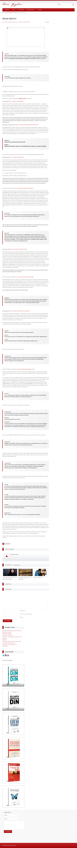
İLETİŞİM (39, 9)
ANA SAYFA (7, 9)
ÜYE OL (13, 9)
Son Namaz (4, 638)
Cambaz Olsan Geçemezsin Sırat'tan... (8, 642)
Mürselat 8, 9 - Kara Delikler (7, 635)
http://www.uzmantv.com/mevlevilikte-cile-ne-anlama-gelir (19, 310)
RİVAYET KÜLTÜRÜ (38, 577)
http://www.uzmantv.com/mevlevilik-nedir (16, 157)
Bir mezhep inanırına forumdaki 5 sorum (9, 644)
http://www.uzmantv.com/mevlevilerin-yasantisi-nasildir (23, 276)
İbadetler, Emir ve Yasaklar (12, 12)
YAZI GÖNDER (21, 9)
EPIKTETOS (4, 639)
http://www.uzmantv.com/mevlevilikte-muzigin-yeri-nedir (24, 369)
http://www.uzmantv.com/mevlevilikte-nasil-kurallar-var (23, 188)
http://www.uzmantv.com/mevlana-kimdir (15, 101)
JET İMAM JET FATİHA (6, 633)
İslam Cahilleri (4, 646)
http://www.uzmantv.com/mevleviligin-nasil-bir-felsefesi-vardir (27, 124)
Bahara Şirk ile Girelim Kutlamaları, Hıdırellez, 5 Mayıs (12, 636)
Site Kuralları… (31, 9)
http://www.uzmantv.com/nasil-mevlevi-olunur (18, 249)
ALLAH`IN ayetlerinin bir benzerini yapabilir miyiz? (11, 641)
